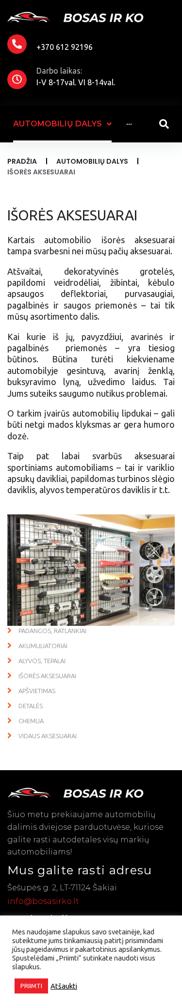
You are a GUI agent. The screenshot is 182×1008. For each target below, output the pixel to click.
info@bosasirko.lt (43, 901)
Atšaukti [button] (63, 986)
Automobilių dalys (92, 161)
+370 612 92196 (64, 47)
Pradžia (22, 161)
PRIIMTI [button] (31, 985)
